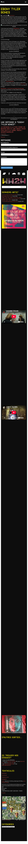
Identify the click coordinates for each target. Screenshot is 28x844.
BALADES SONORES (11, 761)
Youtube (3, 792)
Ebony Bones (16, 28)
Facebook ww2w (5, 777)
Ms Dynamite (23, 83)
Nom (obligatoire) (5, 142)
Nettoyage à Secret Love (7, 196)
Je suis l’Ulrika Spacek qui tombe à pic (10, 201)
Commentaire (4, 157)
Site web (3, 152)
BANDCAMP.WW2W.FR (6, 765)
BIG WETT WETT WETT (7, 200)
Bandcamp (4, 773)
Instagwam (4, 779)
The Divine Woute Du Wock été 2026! (9, 194)
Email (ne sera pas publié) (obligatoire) (9, 147)
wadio (3, 781)
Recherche (23, 187)
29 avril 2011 (3, 133)
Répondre (3, 137)
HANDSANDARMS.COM (9, 764)
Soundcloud (4, 775)
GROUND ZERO (11, 762)
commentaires (11, 15)
